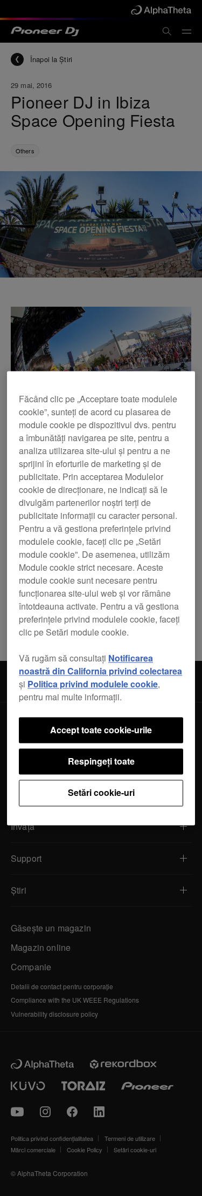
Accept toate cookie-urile (101, 730)
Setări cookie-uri (101, 793)
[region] (101, 598)
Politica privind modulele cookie (92, 684)
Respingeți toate (101, 761)
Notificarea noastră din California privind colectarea (100, 664)
